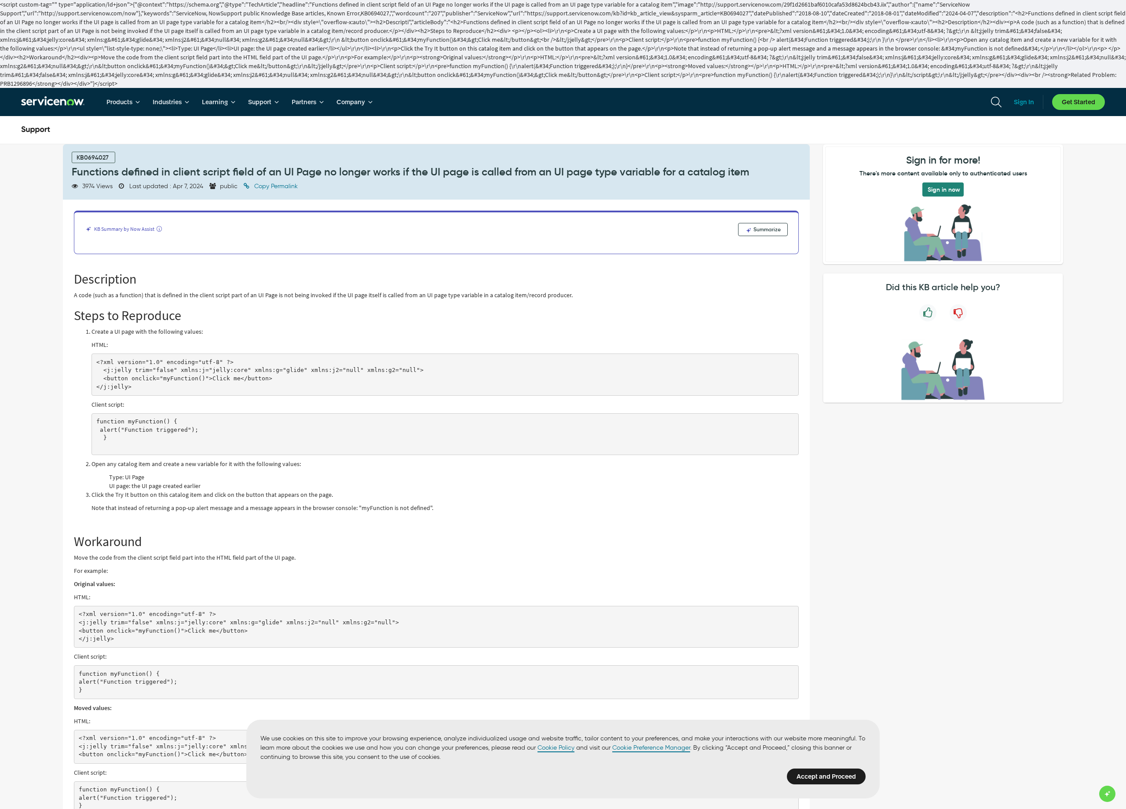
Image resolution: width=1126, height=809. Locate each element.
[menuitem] (123, 102)
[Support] (35, 130)
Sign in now (944, 189)
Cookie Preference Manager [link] (651, 747)
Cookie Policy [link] (555, 747)
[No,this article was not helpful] (958, 313)
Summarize (766, 229)
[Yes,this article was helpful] (928, 313)
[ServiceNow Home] (52, 102)
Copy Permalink (275, 186)
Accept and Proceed (826, 776)
